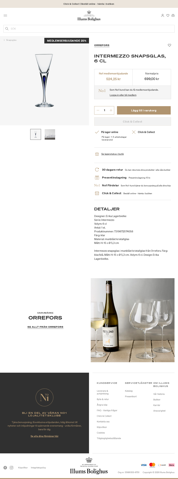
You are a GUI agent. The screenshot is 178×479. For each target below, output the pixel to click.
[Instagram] (11, 467)
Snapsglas (11, 40)
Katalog (129, 390)
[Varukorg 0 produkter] (173, 15)
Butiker (156, 399)
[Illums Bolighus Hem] (89, 15)
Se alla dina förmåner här (44, 436)
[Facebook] (5, 467)
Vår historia (159, 394)
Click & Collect (104, 416)
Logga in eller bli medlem (123, 95)
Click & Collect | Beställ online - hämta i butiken (88, 3)
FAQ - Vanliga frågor (107, 410)
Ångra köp (102, 404)
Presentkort (131, 396)
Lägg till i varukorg (143, 110)
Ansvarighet (159, 410)
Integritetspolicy (38, 467)
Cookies (101, 432)
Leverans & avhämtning (103, 392)
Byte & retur (103, 399)
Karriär (156, 405)
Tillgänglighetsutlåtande (109, 438)
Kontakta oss (103, 421)
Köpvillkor (102, 427)
